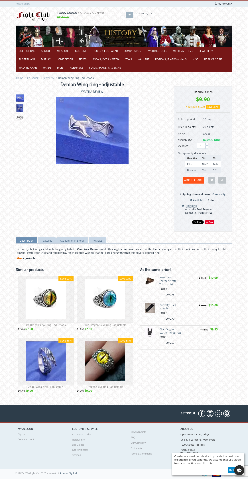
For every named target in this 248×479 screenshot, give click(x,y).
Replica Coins (213, 59)
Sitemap (76, 455)
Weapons (63, 51)
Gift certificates (80, 449)
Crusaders (33, 78)
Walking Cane (28, 67)
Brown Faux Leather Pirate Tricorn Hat (167, 281)
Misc (195, 59)
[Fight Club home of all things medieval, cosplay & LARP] (33, 16)
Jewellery (206, 51)
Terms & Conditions (141, 453)
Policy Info (136, 448)
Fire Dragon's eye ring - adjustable (46, 325)
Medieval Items (183, 51)
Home (19, 78)
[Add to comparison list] (222, 180)
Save (211, 222)
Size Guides (78, 444)
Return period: (187, 119)
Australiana (27, 59)
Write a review (92, 92)
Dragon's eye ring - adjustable (105, 386)
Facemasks (76, 67)
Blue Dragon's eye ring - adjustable (105, 325)
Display (46, 59)
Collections (27, 51)
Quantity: (183, 145)
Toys (128, 59)
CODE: (182, 134)
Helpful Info (78, 439)
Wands (47, 67)
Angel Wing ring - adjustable (45, 386)
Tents (83, 59)
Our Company (138, 442)
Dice (60, 67)
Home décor (65, 59)
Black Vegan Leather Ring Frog (170, 330)
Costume (81, 51)
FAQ (133, 437)
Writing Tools (157, 51)
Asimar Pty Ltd (68, 473)
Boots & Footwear (105, 51)
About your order (81, 434)
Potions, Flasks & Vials (171, 59)
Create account (26, 439)
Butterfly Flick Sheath (167, 306)
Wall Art (143, 59)
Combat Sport (133, 51)
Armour (46, 51)
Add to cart (193, 180)
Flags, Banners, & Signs (105, 67)
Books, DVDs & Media (106, 59)
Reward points (138, 431)
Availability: (185, 140)
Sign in (21, 434)
